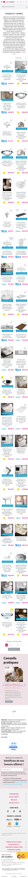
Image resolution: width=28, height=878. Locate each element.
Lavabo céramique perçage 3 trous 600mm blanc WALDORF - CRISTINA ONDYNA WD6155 (7, 452)
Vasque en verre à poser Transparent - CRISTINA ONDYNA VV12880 (7, 624)
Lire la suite (4, 737)
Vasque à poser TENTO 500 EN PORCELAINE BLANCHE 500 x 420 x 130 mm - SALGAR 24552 (7, 363)
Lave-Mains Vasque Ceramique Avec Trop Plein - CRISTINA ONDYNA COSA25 (21, 78)
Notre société (14, 803)
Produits (14, 800)
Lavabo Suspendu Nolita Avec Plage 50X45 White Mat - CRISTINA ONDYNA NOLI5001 (7, 307)
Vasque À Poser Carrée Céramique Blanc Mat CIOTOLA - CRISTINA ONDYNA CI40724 (7, 482)
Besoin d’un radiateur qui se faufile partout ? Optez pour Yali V (14, 684)
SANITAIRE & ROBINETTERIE (14, 847)
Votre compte (14, 797)
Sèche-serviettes (12, 688)
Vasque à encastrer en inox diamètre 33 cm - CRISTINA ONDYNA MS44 (21, 105)
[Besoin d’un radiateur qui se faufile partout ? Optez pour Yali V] (14, 674)
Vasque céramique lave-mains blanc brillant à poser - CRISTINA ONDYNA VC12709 (21, 195)
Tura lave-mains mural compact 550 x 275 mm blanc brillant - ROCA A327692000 (7, 568)
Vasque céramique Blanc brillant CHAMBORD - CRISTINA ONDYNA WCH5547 (21, 135)
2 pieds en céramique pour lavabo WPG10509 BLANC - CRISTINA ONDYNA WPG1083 (7, 512)
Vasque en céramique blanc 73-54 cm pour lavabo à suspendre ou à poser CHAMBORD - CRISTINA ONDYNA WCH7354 (21, 165)
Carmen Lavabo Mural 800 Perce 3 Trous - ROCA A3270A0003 (21, 279)
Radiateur (7, 688)
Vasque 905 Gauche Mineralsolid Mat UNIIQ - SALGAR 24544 (21, 598)
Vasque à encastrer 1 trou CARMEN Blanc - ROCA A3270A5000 (21, 539)
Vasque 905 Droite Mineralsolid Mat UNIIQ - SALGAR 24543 (21, 512)
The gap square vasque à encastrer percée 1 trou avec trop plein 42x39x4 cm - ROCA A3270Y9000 (21, 363)
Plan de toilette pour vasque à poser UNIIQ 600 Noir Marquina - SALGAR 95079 (21, 225)
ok (25, 769)
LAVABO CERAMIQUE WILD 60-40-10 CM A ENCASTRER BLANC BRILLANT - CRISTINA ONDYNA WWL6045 (21, 569)
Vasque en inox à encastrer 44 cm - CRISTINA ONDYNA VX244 (7, 392)
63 (17, 645)
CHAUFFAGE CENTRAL (14, 850)
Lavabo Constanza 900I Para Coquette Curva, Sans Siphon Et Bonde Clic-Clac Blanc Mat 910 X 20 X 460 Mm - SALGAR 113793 (7, 421)
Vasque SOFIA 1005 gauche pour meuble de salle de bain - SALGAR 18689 (7, 279)
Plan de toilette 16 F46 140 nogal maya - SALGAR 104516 (21, 336)
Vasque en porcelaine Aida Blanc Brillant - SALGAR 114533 (21, 392)
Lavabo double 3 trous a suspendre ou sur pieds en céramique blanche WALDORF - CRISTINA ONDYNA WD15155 (21, 627)
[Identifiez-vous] (20, 2)
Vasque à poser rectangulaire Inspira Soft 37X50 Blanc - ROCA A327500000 (7, 107)
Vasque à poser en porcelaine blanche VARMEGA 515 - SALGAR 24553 (21, 451)
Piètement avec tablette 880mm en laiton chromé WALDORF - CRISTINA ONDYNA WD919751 (21, 483)
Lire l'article (9, 701)
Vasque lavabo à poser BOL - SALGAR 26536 (7, 597)
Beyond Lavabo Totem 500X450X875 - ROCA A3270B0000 (21, 252)
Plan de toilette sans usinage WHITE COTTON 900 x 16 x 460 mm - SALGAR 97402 (21, 419)
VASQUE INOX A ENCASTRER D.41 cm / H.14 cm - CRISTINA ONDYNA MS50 (7, 163)
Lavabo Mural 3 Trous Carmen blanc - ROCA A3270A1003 (7, 252)
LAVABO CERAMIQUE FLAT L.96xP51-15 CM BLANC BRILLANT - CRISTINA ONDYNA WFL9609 (21, 308)
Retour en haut (14, 649)
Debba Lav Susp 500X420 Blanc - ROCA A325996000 (7, 133)
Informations (14, 794)
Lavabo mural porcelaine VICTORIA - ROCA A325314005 (7, 224)
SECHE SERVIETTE (14, 845)
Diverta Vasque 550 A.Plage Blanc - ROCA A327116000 (7, 336)
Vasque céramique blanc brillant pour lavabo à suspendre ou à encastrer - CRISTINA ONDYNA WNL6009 (7, 196)
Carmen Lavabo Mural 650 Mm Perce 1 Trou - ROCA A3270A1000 (7, 77)
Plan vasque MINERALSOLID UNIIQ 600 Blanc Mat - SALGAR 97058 (7, 540)
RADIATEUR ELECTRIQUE (14, 842)
